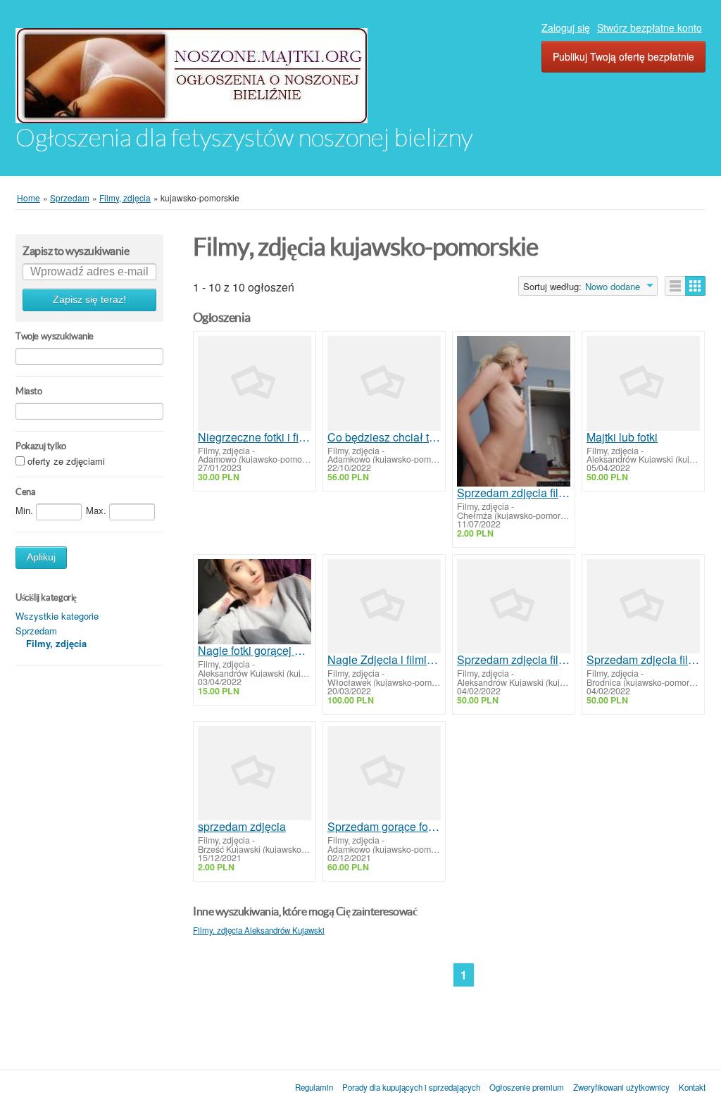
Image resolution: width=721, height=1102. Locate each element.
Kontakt (692, 1087)
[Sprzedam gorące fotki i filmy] (384, 773)
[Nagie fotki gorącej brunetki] (254, 601)
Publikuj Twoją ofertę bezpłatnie (623, 56)
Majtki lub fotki (622, 437)
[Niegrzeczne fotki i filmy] (254, 383)
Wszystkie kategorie (57, 615)
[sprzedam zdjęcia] (254, 773)
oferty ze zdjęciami (66, 461)
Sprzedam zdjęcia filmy (513, 493)
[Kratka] (695, 286)
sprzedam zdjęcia (242, 826)
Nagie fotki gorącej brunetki (254, 650)
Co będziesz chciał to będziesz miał (384, 437)
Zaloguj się (565, 27)
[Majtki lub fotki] (643, 383)
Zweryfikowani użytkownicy (621, 1087)
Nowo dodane (612, 286)
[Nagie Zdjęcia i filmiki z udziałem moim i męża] (384, 606)
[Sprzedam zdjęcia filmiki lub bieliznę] (513, 606)
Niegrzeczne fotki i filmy (254, 437)
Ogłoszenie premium (526, 1087)
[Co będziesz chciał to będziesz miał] (384, 383)
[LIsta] (675, 286)
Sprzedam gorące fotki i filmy (384, 826)
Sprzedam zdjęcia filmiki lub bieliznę (513, 659)
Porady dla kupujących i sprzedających (411, 1087)
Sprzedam (36, 630)
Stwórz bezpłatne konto (649, 27)
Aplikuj (41, 557)
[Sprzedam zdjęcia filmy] (513, 411)
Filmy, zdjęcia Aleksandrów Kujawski (259, 930)
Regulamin (314, 1087)
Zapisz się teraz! (89, 299)
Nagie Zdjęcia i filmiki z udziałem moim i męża (384, 659)
